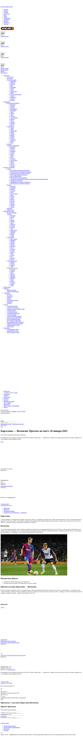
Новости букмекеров (13, 291)
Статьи (6, 304)
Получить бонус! (5, 413)
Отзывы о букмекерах (13, 145)
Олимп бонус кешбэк (16, 180)
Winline (14, 411)
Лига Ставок (13, 118)
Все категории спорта (7, 6)
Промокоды (10, 209)
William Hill (13, 131)
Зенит (12, 120)
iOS (5, 403)
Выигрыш (3, 717)
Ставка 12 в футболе (12, 307)
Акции (9, 169)
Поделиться (4, 72)
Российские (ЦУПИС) (13, 103)
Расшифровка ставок (13, 329)
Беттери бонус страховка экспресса (20, 183)
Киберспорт (7, 18)
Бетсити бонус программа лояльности (20, 172)
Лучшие (9, 144)
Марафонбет (13, 109)
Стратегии (7, 293)
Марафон (12, 151)
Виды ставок (7, 406)
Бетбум (12, 113)
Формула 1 (7, 22)
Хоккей (6, 11)
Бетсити (12, 107)
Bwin (11, 142)
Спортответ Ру (11, 497)
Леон (11, 115)
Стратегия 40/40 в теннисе (14, 316)
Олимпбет (13, 110)
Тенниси (12, 116)
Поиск (5, 407)
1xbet (11, 285)
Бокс (5, 15)
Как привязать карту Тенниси (15, 322)
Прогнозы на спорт (6, 424)
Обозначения (15, 406)
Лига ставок (13, 160)
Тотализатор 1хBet (12, 306)
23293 (15, 392)
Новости (6, 288)
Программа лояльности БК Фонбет (20, 170)
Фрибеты (9, 208)
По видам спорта (12, 80)
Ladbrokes (13, 139)
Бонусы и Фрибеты (9, 167)
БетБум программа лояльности (18, 174)
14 (9, 392)
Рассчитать (4, 716)
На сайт (6, 36)
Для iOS (9, 214)
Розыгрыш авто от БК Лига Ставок (20, 173)
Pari (11, 218)
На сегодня (10, 77)
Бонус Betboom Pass (15, 176)
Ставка (3, 712)
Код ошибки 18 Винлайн (14, 320)
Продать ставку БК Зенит (14, 317)
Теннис (6, 12)
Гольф (12, 88)
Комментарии (4, 70)
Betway (12, 141)
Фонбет (12, 106)
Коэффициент (4, 714)
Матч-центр (7, 287)
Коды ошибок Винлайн (13, 319)
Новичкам (7, 328)
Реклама (6, 730)
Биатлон (6, 24)
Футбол (6, 9)
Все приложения (11, 212)
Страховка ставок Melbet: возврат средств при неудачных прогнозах (29, 179)
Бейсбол (6, 21)
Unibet (12, 138)
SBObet (12, 137)
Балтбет (12, 123)
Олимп (12, 153)
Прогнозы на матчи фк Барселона (10, 642)
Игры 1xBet (10, 326)
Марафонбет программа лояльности (20, 182)
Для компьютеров (12, 261)
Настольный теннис (15, 94)
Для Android (10, 237)
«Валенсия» (4, 639)
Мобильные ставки (9, 211)
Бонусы (9, 185)
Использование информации (12, 727)
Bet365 (12, 132)
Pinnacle (12, 134)
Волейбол (6, 19)
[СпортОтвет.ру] (13, 5)
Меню (2, 421)
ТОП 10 (6, 395)
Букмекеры (7, 101)
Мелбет (12, 119)
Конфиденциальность (10, 726)
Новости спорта (11, 290)
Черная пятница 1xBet (13, 325)
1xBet (11, 128)
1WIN (12, 129)
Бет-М (12, 125)
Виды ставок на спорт (13, 332)
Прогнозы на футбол (18, 424)
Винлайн (12, 104)
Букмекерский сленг (12, 331)
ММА (5, 16)
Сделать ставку (5, 504)
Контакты (6, 729)
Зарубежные (10, 126)
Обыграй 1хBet (11, 310)
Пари (11, 112)
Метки (2, 71)
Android (9, 403)
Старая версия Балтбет (13, 313)
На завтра (9, 78)
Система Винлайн (12, 312)
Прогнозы (6, 75)
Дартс (12, 90)
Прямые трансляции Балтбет (15, 323)
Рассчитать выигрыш (6, 486)
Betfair (12, 135)
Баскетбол (6, 14)
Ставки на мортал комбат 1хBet (16, 309)
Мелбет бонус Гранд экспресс (18, 177)
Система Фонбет (11, 315)
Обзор (2, 36)
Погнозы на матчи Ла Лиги (8, 641)
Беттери (12, 122)
